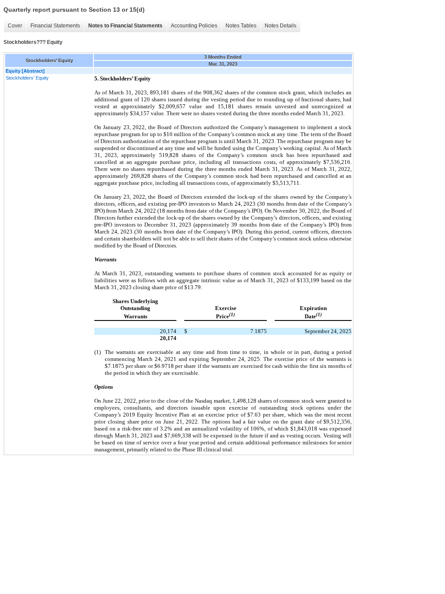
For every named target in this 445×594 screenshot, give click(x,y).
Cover (15, 26)
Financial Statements (55, 26)
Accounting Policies (194, 26)
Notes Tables (241, 26)
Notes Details (280, 26)
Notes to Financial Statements (125, 26)
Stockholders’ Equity (27, 77)
